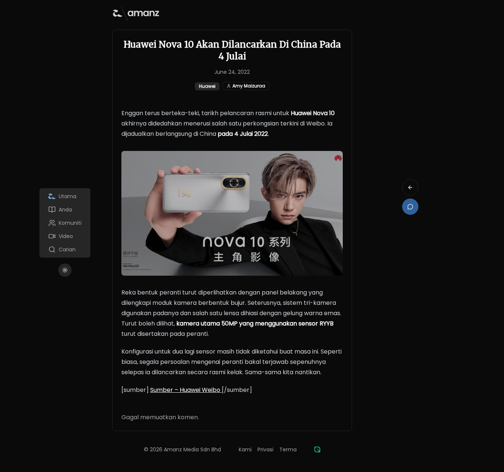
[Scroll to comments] (410, 207)
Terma (288, 449)
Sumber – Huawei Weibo (186, 390)
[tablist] (64, 223)
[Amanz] (317, 449)
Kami (245, 449)
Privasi (265, 449)
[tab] (65, 196)
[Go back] (410, 187)
